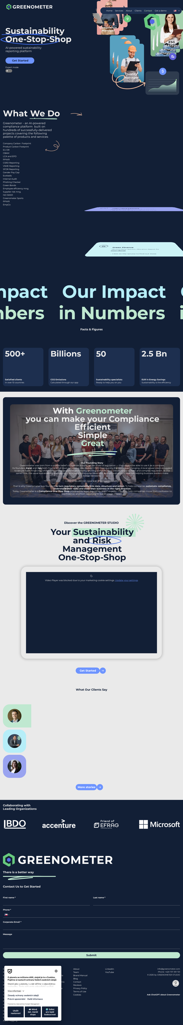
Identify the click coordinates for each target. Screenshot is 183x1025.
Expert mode (8, 67)
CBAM (6, 153)
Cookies (77, 994)
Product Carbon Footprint (16, 146)
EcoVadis (7, 175)
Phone (7, 910)
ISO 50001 (8, 195)
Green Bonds (9, 185)
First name (9, 897)
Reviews (77, 985)
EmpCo (6, 204)
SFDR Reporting (11, 169)
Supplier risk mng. (12, 191)
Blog (75, 978)
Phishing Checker (12, 182)
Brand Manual (80, 975)
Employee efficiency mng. (16, 188)
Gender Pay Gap (11, 172)
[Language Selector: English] (177, 10)
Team (76, 972)
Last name (99, 897)
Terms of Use (79, 991)
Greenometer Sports (13, 198)
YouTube (109, 972)
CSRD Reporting (11, 162)
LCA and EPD (9, 156)
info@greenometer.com (168, 969)
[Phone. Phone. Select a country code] (7, 915)
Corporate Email (12, 922)
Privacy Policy (80, 988)
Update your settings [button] (126, 580)
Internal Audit (10, 179)
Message (7, 934)
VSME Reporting (11, 166)
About (76, 969)
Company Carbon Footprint (17, 143)
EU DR (6, 150)
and (34, 468)
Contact (77, 982)
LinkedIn (109, 969)
